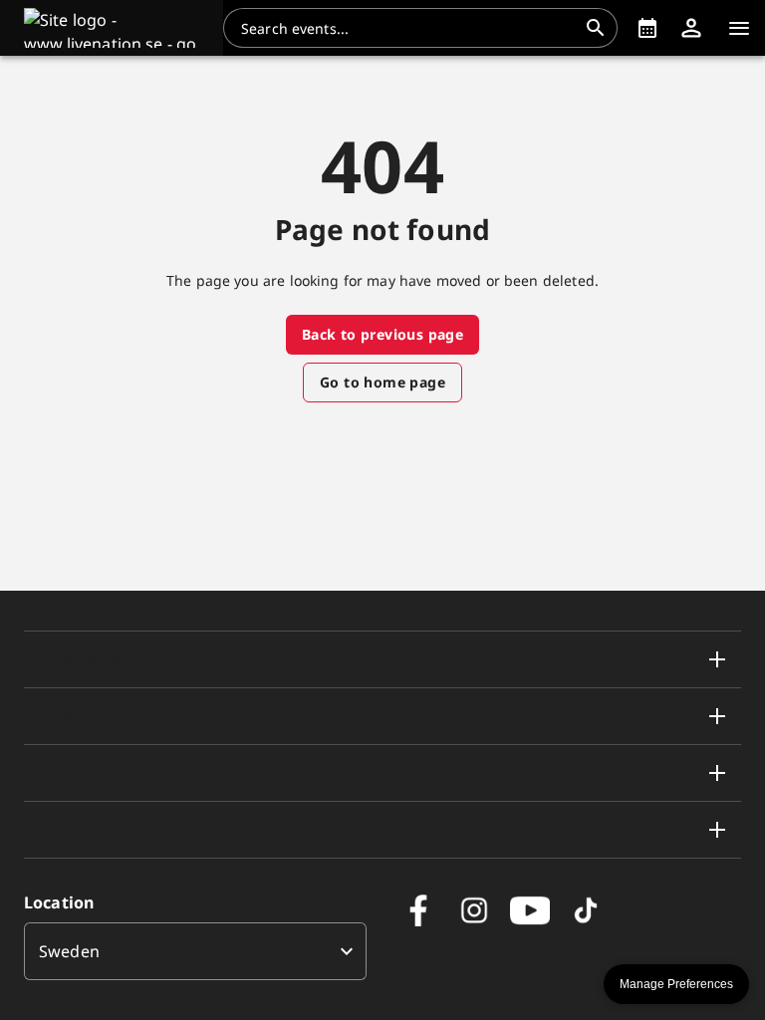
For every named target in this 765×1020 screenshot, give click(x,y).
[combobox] (408, 28)
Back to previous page (382, 334)
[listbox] (195, 951)
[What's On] (647, 28)
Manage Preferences (676, 984)
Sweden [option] (69, 951)
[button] (111, 28)
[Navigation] (739, 28)
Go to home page (382, 382)
